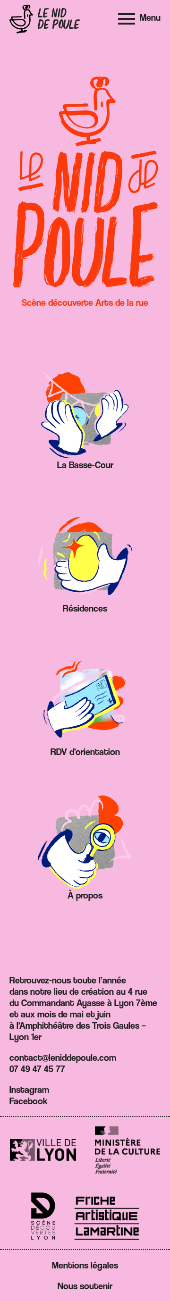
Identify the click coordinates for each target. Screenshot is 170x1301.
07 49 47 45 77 (37, 1068)
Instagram (29, 1089)
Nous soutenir (85, 1286)
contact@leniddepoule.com (62, 1057)
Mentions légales (85, 1265)
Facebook (28, 1101)
